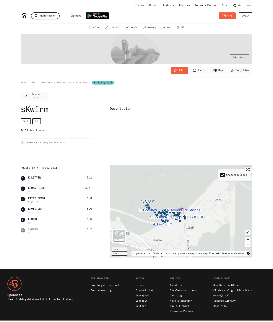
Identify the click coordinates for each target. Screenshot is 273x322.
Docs (224, 5)
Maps (78, 15)
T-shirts (168, 5)
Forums (139, 5)
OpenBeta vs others (183, 290)
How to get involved (105, 285)
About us (184, 5)
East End (81, 82)
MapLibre (171, 253)
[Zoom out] (248, 244)
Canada (133, 27)
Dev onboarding (101, 290)
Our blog (176, 295)
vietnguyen (46, 142)
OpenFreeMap (187, 253)
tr (36, 121)
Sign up (227, 15)
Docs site (220, 306)
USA (168, 27)
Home (24, 82)
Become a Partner (205, 5)
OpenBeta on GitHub (226, 285)
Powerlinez (64, 82)
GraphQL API (221, 295)
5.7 (25, 121)
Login (245, 15)
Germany (152, 27)
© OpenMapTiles (205, 253)
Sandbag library (224, 300)
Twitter (141, 306)
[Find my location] (248, 232)
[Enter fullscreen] (248, 169)
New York (46, 82)
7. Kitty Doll (103, 82)
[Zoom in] (248, 239)
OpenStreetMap (236, 253)
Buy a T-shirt (179, 306)
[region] (181, 211)
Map (220, 70)
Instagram (142, 295)
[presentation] (239, 57)
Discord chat (144, 290)
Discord (153, 5)
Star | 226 (243, 5)
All (182, 27)
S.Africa (114, 27)
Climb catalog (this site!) (232, 290)
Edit (182, 70)
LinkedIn (141, 300)
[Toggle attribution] (248, 253)
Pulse (96, 27)
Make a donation (181, 300)
